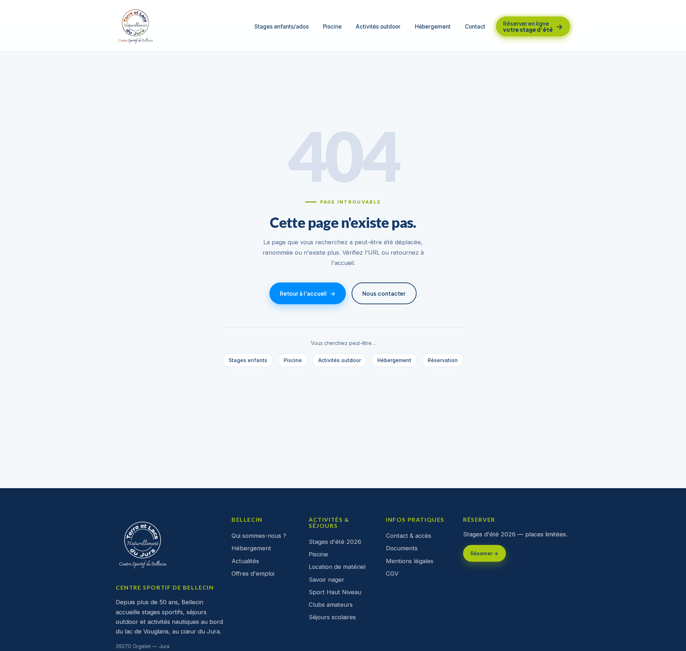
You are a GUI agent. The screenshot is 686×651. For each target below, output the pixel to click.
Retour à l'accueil (307, 293)
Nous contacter (384, 293)
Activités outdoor (378, 26)
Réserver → (484, 553)
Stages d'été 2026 (335, 541)
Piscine (332, 26)
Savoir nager (326, 579)
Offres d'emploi (253, 573)
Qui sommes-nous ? (259, 535)
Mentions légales (409, 561)
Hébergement (433, 26)
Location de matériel (337, 566)
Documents (402, 548)
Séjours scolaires (332, 617)
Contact (475, 26)
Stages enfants (248, 360)
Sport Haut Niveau (335, 592)
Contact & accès (408, 535)
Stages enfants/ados (281, 26)
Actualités (245, 561)
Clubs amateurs (331, 604)
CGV (392, 573)
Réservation (443, 360)
